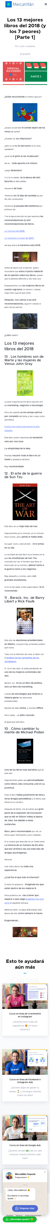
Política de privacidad (33, 1215)
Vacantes (9, 1215)
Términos (19, 1215)
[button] (46, 4)
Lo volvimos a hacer (19, 238)
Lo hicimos (14, 231)
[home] (19, 4)
